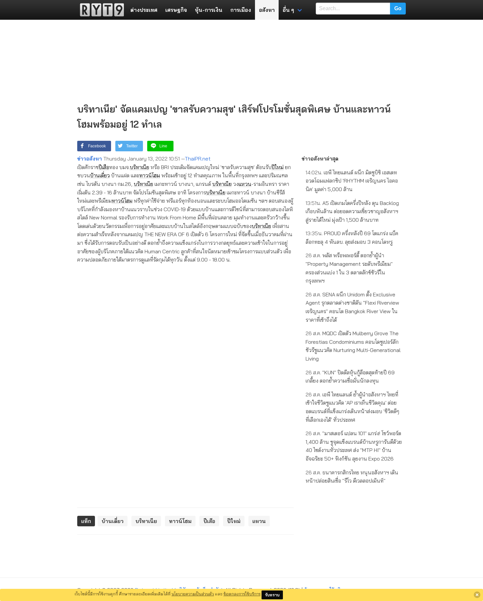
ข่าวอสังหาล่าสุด (320, 158)
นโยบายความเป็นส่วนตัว (193, 593)
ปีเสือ (104, 167)
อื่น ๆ (288, 10)
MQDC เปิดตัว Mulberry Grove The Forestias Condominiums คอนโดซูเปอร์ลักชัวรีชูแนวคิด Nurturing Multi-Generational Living (353, 346)
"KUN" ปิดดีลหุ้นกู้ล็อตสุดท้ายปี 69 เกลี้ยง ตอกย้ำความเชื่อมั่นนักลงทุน (350, 376)
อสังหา (267, 10)
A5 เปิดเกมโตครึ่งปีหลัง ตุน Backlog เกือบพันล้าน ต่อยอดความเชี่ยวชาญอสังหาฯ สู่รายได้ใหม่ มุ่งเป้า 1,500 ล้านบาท (352, 211)
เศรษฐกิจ (176, 10)
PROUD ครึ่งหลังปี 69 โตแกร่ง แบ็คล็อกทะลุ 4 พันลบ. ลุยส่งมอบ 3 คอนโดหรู (352, 237)
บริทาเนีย (139, 167)
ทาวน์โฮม (149, 175)
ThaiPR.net (198, 158)
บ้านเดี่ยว (100, 175)
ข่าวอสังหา (89, 158)
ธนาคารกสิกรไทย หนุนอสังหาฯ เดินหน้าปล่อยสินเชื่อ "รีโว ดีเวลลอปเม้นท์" (352, 476)
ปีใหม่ (277, 167)
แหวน (245, 184)
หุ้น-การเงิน (208, 10)
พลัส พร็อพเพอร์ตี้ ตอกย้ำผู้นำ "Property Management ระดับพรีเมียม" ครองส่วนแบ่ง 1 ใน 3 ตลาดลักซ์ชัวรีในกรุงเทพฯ (349, 268)
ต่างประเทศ (143, 10)
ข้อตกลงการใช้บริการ (242, 593)
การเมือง (240, 10)
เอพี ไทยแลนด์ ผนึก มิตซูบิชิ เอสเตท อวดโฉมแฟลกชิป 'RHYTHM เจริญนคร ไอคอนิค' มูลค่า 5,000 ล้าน (352, 180)
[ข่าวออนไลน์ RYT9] (99, 10)
